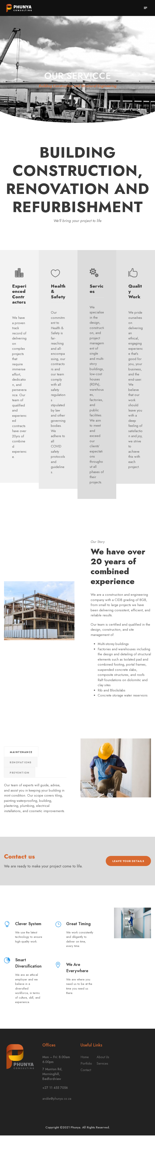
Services (102, 1063)
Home (85, 1057)
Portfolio (86, 1063)
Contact (86, 1070)
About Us (103, 1057)
